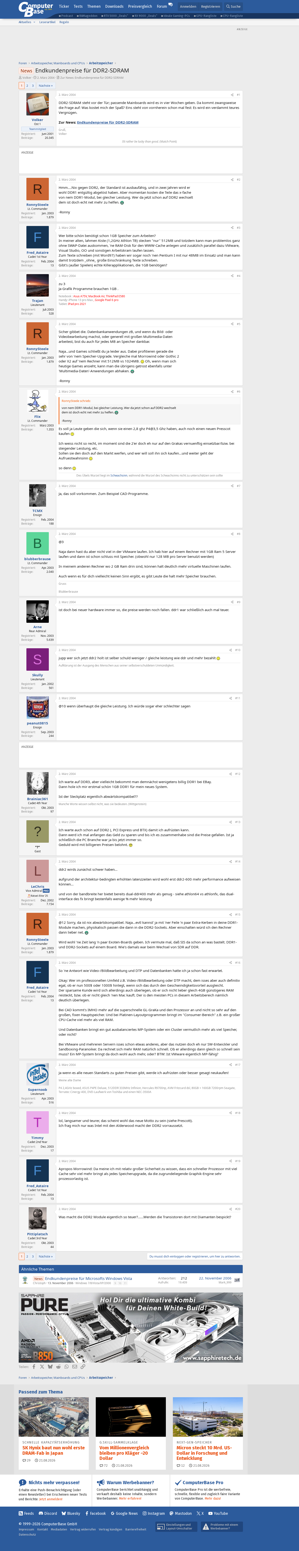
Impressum (26, 1529)
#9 (238, 602)
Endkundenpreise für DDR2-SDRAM (108, 122)
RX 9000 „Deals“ (146, 16)
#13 (237, 822)
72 (105, 1466)
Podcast (67, 16)
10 (119, 1283)
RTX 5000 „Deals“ (116, 16)
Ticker (64, 6)
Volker (26, 77)
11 (125, 1283)
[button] (34, 22)
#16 (237, 963)
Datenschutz (27, 1534)
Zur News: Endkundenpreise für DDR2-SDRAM (92, 77)
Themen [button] (94, 6)
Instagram (156, 1513)
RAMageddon (88, 16)
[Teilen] (232, 95)
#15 (237, 915)
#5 (238, 324)
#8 (238, 534)
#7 (238, 486)
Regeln (64, 22)
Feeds (29, 1513)
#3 (238, 228)
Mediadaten (59, 1529)
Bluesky (73, 1513)
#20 (237, 1209)
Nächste (44, 85)
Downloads (114, 6)
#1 (238, 95)
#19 (237, 1161)
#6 (238, 392)
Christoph (39, 1283)
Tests (78, 6)
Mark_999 (225, 1282)
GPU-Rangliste (206, 16)
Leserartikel (47, 22)
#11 (237, 698)
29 (28, 1460)
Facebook (98, 1513)
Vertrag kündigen (110, 1529)
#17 (237, 1065)
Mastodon (183, 1513)
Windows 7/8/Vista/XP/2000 (93, 1283)
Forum (162, 6)
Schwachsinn (118, 475)
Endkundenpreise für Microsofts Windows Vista (88, 1278)
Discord (50, 1513)
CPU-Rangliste (233, 16)
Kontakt (42, 1529)
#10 (237, 650)
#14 (237, 861)
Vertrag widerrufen (83, 1529)
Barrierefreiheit (135, 1529)
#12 (237, 774)
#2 (238, 180)
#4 (238, 276)
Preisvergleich (140, 6)
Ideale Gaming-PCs (177, 16)
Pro (46, 890)
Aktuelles (25, 22)
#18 (237, 1113)
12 (182, 1466)
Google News (127, 1513)
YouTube (221, 1513)
